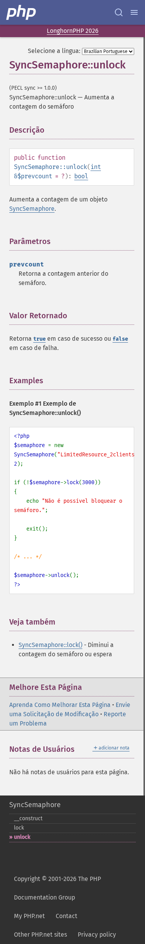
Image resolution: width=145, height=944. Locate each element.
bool (81, 176)
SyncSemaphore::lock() (50, 645)
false (120, 339)
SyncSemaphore (32, 208)
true (39, 339)
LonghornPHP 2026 (73, 30)
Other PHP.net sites (40, 934)
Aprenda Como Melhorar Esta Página (60, 704)
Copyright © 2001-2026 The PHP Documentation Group (57, 888)
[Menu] (134, 12)
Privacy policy (97, 934)
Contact (66, 916)
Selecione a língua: (54, 51)
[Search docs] (118, 12)
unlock (22, 837)
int (95, 167)
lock (19, 828)
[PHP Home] (21, 12)
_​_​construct (28, 818)
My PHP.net (29, 916)
